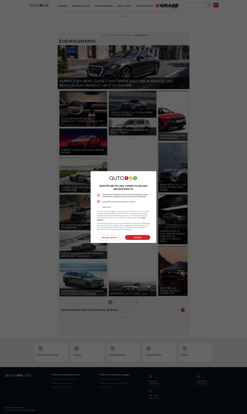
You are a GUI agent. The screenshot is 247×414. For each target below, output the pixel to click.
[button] (123, 207)
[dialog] (123, 207)
